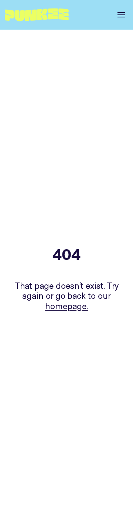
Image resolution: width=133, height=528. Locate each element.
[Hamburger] (119, 14)
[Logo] (39, 14)
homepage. (66, 307)
